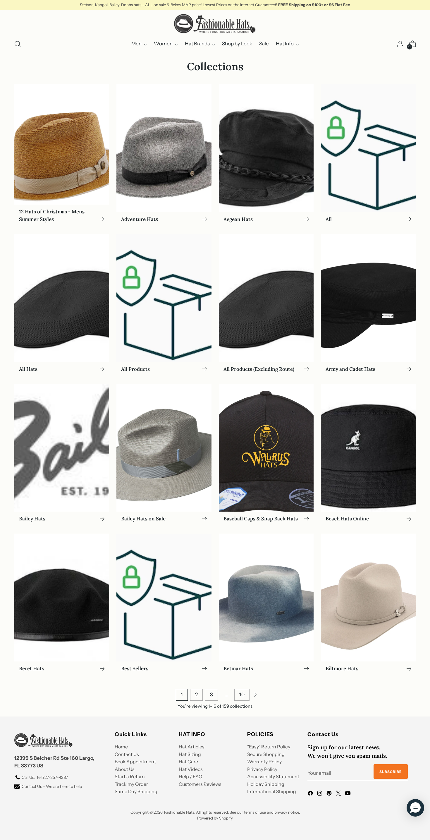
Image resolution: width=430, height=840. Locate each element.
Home (121, 747)
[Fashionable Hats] (215, 23)
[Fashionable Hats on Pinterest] (329, 794)
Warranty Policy (264, 761)
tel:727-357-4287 (45, 777)
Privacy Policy (262, 769)
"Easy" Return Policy (268, 747)
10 (242, 694)
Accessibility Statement (273, 776)
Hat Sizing (190, 754)
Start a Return (130, 776)
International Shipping (271, 791)
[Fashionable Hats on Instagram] (320, 794)
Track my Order (131, 784)
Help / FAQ (190, 776)
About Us (125, 769)
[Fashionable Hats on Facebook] (310, 794)
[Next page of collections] (255, 695)
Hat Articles (191, 747)
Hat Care (188, 761)
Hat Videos (191, 769)
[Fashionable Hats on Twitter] (339, 794)
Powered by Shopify (215, 818)
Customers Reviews (200, 784)
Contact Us (127, 754)
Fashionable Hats (179, 812)
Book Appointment (135, 761)
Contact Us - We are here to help (52, 786)
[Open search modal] (17, 44)
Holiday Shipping (265, 784)
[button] (415, 808)
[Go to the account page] (400, 44)
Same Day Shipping (136, 791)
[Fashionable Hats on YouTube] (348, 794)
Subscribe (390, 771)
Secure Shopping (266, 754)
